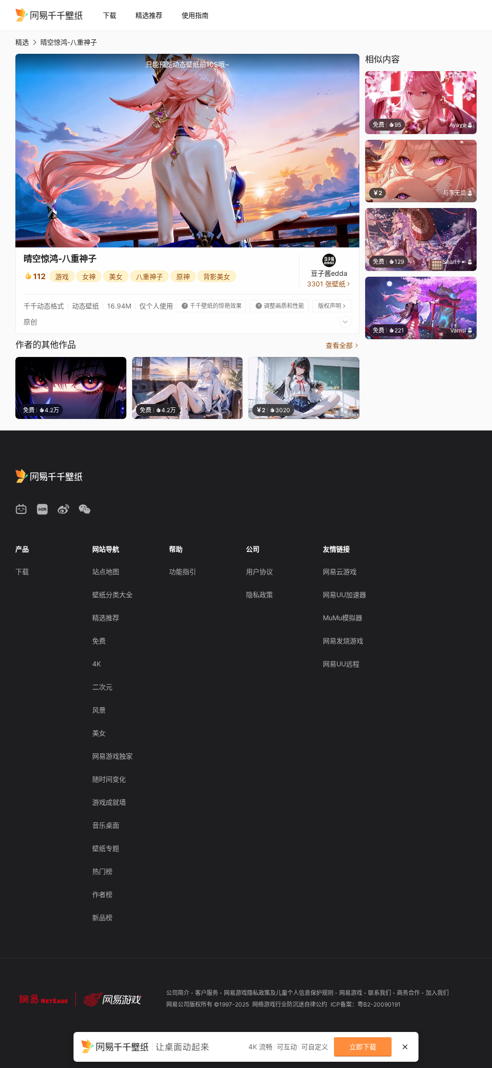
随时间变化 (109, 779)
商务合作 (409, 992)
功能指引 (182, 571)
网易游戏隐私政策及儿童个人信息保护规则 (279, 992)
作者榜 (102, 894)
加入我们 (437, 992)
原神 (183, 276)
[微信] (84, 509)
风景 (99, 710)
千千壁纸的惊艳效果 (212, 305)
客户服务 (207, 992)
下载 (109, 15)
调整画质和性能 (280, 305)
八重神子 (149, 276)
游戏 (62, 276)
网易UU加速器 (344, 594)
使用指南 (195, 15)
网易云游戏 (340, 571)
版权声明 (332, 305)
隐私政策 (259, 594)
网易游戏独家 (112, 756)
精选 (22, 42)
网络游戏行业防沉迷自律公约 (290, 1004)
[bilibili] (21, 509)
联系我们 (380, 992)
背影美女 (216, 276)
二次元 (102, 687)
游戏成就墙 (109, 802)
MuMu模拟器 (342, 618)
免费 (99, 641)
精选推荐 (148, 15)
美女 (116, 276)
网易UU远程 (341, 664)
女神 (89, 276)
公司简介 (178, 992)
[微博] (63, 509)
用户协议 (259, 571)
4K (96, 664)
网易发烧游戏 (343, 641)
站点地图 (105, 571)
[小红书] (42, 509)
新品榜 (102, 917)
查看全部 (342, 345)
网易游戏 (351, 992)
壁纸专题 (105, 848)
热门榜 (102, 871)
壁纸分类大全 (112, 594)
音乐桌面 (105, 825)
